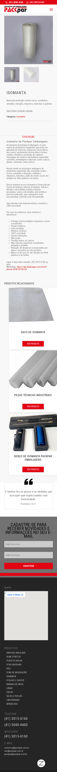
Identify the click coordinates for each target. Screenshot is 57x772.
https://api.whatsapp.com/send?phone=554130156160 (27, 268)
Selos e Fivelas (14, 696)
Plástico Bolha (14, 660)
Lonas (10, 688)
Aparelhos (12, 704)
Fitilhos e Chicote (15, 680)
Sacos (10, 692)
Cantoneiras (13, 700)
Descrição (28, 136)
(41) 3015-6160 (16, 736)
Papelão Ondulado (16, 653)
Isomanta (20, 116)
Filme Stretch (14, 657)
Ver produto (33, 344)
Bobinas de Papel (15, 684)
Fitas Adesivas (14, 664)
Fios (9, 668)
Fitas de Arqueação (17, 672)
